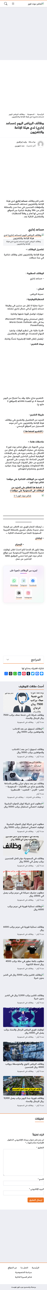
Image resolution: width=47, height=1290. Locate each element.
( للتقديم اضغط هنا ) (33, 431)
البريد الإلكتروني (36, 1189)
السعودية (30, 114)
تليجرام (18, 544)
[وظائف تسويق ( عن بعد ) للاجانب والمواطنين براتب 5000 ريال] (23, 742)
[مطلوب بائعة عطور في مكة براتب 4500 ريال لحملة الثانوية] (23, 954)
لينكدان (38, 538)
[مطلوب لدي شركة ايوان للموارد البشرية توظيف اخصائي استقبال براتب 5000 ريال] (23, 817)
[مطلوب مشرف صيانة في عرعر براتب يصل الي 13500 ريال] (23, 886)
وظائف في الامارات (33, 797)
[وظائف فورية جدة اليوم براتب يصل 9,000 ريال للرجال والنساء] (23, 1091)
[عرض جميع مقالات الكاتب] (40, 144)
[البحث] (5, 3)
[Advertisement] (23, 33)
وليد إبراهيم (22, 142)
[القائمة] (13, 3)
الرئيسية (40, 114)
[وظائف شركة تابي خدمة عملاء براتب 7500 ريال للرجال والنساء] (23, 708)
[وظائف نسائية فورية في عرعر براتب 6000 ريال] (23, 920)
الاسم (41, 1179)
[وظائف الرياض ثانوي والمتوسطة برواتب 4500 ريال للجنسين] (23, 1057)
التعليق (40, 1147)
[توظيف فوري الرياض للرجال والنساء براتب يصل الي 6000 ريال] (23, 1023)
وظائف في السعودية (25, 722)
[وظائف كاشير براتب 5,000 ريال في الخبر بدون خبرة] (23, 988)
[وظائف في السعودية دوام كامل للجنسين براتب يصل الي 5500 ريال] (23, 851)
